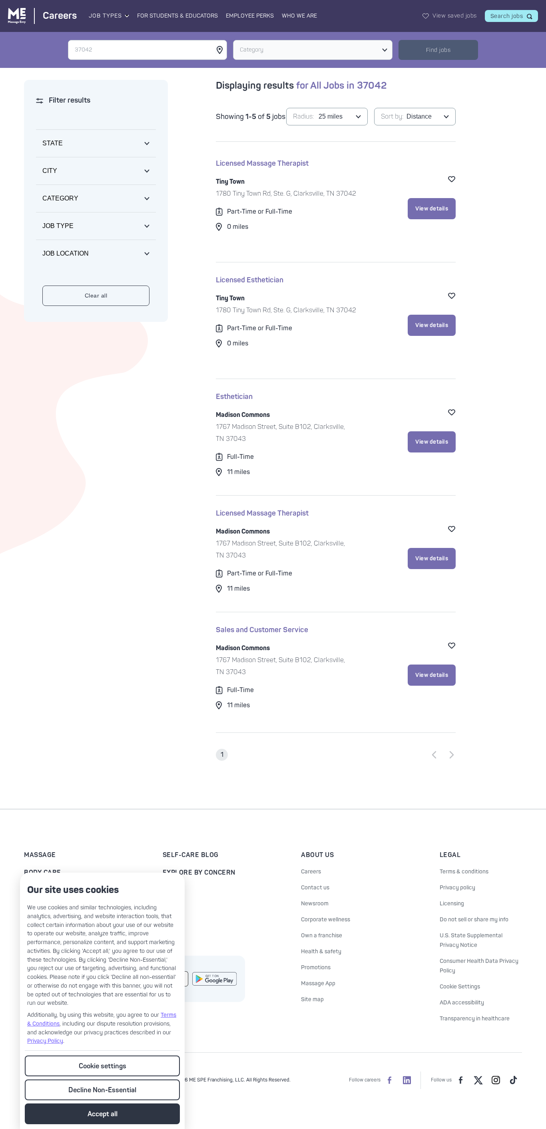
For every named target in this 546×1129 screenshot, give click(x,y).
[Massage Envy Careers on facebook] (389, 1080)
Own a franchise (321, 935)
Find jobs (438, 50)
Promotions (316, 967)
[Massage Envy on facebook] (460, 1080)
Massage (40, 855)
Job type (58, 225)
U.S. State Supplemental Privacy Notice (471, 940)
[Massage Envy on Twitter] (478, 1080)
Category (251, 49)
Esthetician (234, 396)
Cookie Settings (460, 986)
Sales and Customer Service (262, 630)
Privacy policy (457, 887)
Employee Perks (250, 15)
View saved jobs (454, 15)
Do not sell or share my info (474, 919)
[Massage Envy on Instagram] (495, 1080)
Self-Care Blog (191, 855)
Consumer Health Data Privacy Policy (479, 966)
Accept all (103, 1114)
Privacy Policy (45, 1041)
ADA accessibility (462, 1002)
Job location (65, 253)
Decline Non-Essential (102, 1090)
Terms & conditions (464, 871)
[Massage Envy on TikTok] (513, 1080)
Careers (311, 871)
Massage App (318, 983)
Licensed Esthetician (249, 280)
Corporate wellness (325, 919)
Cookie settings (102, 1066)
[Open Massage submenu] (126, 16)
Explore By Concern (199, 873)
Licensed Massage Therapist (262, 163)
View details (431, 208)
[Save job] (452, 179)
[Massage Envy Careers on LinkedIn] (407, 1080)
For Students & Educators (177, 15)
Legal (450, 855)
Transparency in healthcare (475, 1018)
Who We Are (299, 15)
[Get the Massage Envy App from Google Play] (214, 978)
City (49, 170)
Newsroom (315, 903)
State (52, 143)
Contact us (315, 887)
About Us (317, 855)
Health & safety (321, 951)
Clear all (96, 295)
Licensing (452, 903)
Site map (312, 999)
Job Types (105, 15)
